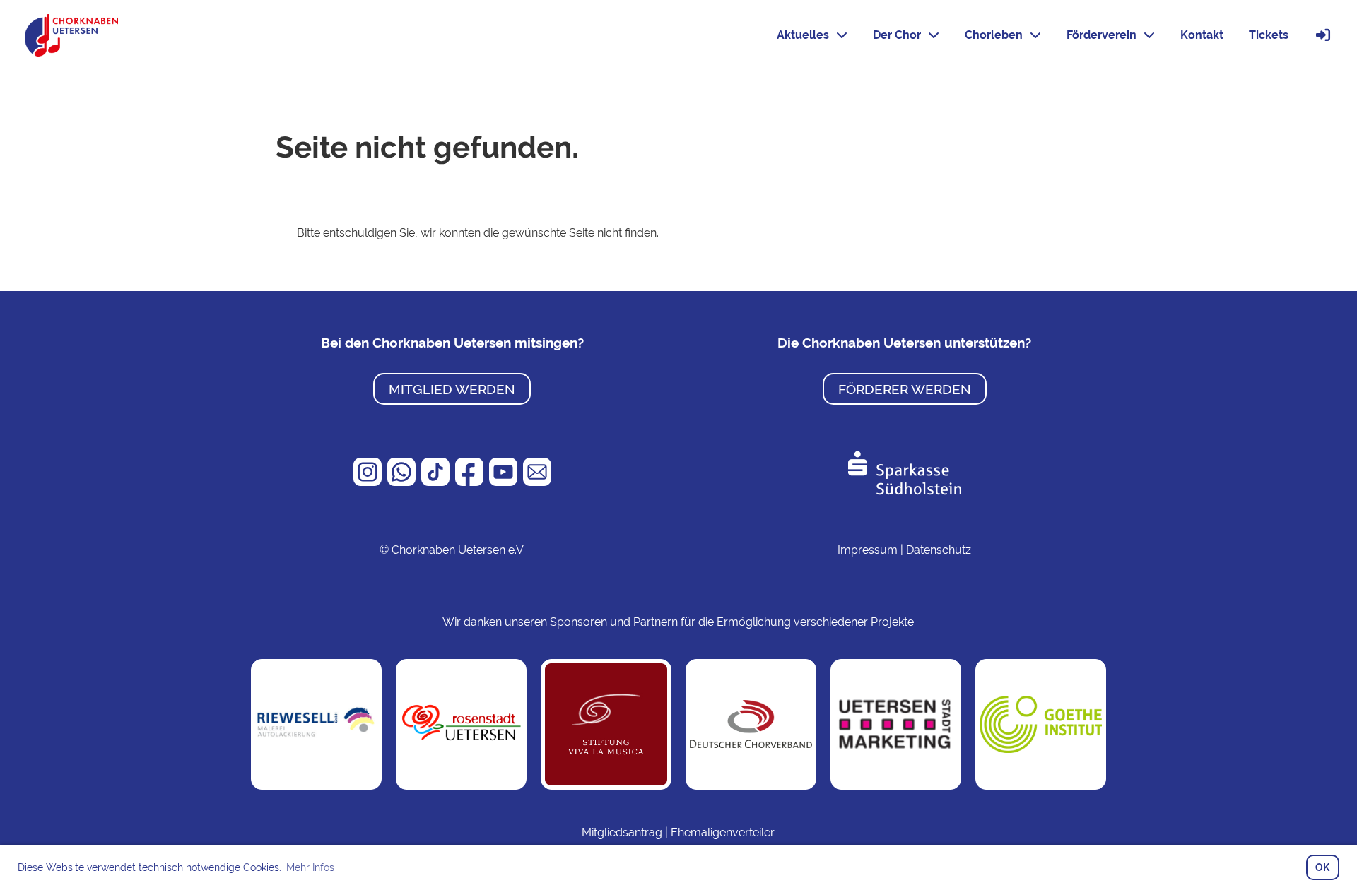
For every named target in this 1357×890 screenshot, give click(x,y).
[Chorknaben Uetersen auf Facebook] (470, 482)
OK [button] (1322, 867)
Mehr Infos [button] (310, 867)
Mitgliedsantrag (622, 832)
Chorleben (994, 35)
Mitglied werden (452, 389)
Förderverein (1101, 35)
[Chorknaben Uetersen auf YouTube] (504, 482)
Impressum (868, 550)
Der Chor (897, 35)
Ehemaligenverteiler (723, 832)
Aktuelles (803, 35)
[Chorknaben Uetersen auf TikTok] (436, 482)
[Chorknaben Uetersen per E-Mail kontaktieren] (537, 482)
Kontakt (1201, 35)
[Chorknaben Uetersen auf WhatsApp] (402, 482)
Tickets (1268, 35)
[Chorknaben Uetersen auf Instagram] (368, 482)
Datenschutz (938, 550)
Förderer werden (904, 389)
